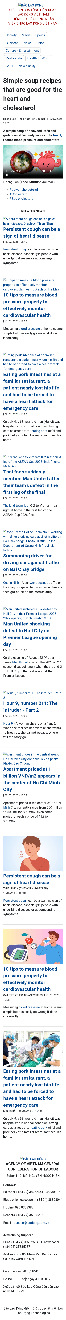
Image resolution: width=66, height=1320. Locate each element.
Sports (40, 35)
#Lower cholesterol (24, 189)
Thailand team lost (16, 505)
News (27, 43)
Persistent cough (15, 249)
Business (12, 43)
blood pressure (29, 329)
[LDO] (33, 221)
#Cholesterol (19, 194)
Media (26, 35)
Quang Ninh (11, 583)
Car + (9, 66)
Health (32, 58)
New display (26, 66)
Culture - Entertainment (22, 50)
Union (40, 43)
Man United (20, 662)
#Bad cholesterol (22, 199)
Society (11, 35)
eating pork (39, 431)
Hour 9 (8, 723)
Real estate (14, 58)
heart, (57, 135)
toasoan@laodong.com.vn (30, 1223)
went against (39, 583)
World (46, 58)
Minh (6, 807)
